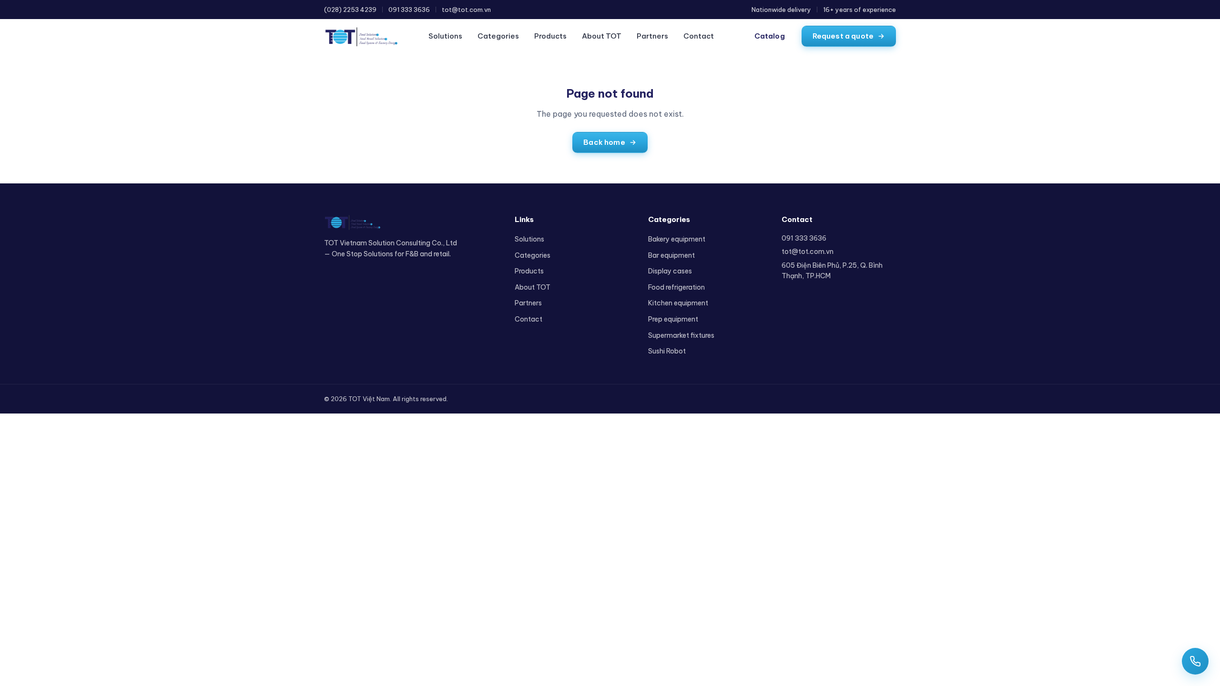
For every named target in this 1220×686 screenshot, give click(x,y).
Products (550, 35)
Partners (652, 35)
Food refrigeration (676, 287)
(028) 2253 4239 (350, 9)
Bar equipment (671, 255)
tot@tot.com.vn (466, 9)
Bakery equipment (676, 239)
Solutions (445, 35)
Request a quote (843, 35)
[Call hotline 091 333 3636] (1195, 661)
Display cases (670, 271)
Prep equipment (673, 319)
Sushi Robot (667, 351)
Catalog (769, 35)
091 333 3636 (409, 9)
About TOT (601, 35)
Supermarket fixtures (681, 335)
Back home (604, 142)
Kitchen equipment (678, 303)
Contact (698, 35)
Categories (498, 35)
